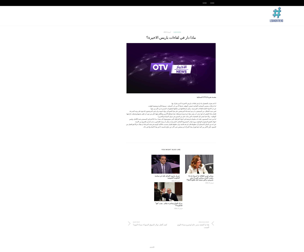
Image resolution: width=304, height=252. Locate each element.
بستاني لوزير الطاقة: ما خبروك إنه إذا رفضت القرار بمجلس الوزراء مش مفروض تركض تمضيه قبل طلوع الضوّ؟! (200, 178)
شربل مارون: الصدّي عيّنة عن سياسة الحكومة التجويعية (167, 177)
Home (212, 3)
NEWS (205, 3)
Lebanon (177, 32)
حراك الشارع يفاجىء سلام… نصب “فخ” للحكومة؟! (168, 204)
